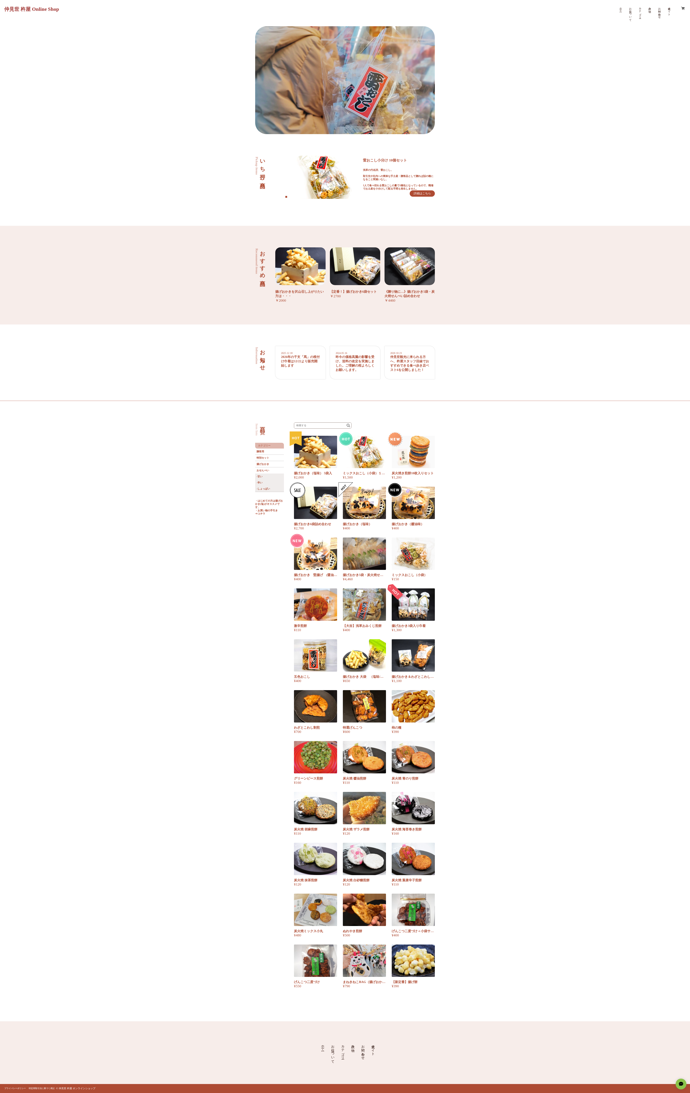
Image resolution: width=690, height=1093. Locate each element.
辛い (260, 482)
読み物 (649, 7)
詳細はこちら (422, 193)
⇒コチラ (260, 513)
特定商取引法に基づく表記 (42, 1088)
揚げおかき (263, 464)
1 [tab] (286, 197)
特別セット (263, 457)
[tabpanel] (365, 177)
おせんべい (263, 470)
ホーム (620, 9)
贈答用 (260, 451)
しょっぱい (263, 488)
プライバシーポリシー (15, 1088)
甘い (260, 476)
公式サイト (669, 10)
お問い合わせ (659, 11)
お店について (630, 13)
